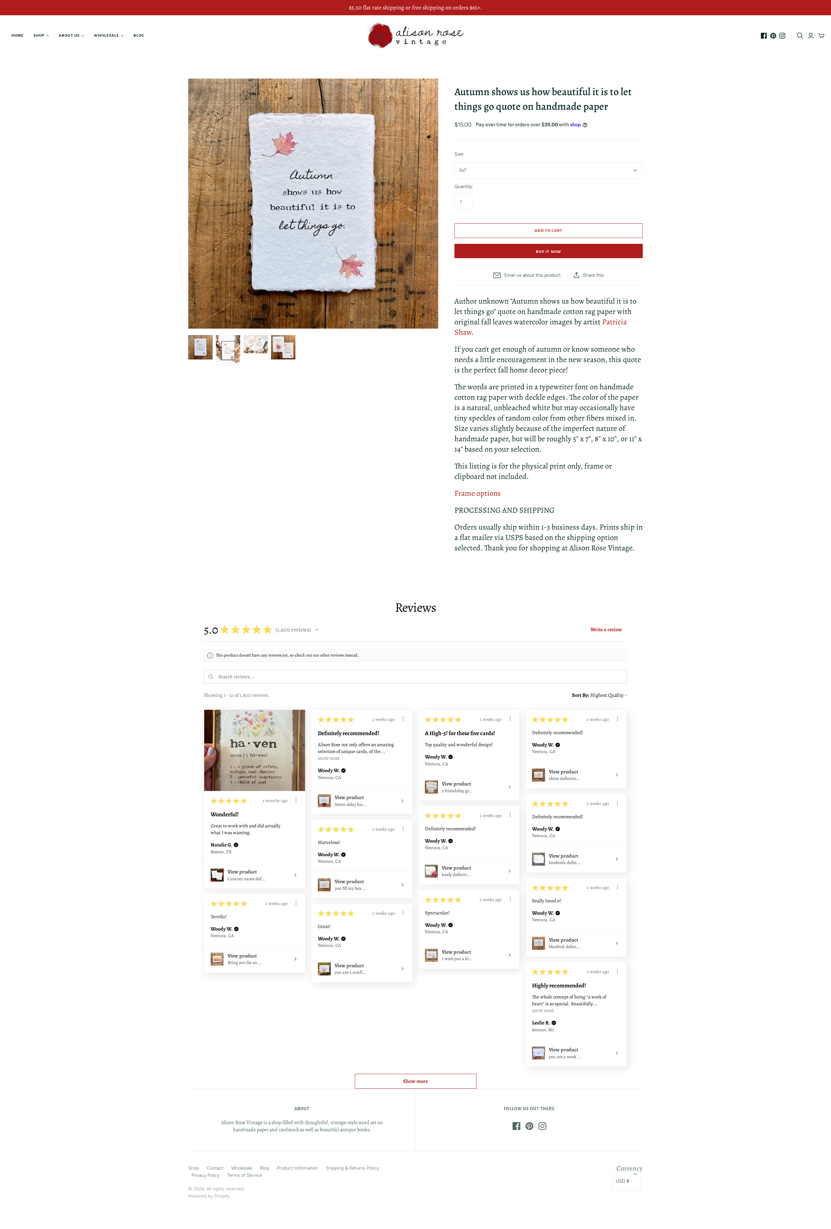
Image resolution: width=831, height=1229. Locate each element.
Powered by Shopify (208, 1196)
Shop (38, 35)
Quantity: (463, 186)
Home (17, 35)
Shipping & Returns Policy (352, 1168)
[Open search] (800, 35)
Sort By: (580, 695)
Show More (329, 758)
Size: (459, 154)
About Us (69, 35)
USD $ (622, 1181)
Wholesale (106, 35)
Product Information (297, 1168)
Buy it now (548, 252)
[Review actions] (296, 800)
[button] (317, 629)
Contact (215, 1168)
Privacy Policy (205, 1175)
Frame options (477, 493)
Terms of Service (244, 1175)
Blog (138, 35)
